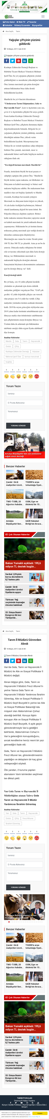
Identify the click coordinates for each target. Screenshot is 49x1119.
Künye (4, 1105)
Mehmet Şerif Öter (13, 357)
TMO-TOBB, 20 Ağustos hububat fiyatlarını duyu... (14, 504)
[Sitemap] (38, 1103)
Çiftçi (17, 346)
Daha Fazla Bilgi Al (34, 1116)
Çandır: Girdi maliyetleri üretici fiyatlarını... (15, 485)
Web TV (21, 22)
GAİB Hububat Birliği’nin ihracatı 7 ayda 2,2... (33, 524)
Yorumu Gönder (18, 426)
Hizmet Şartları (29, 1105)
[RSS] (32, 1103)
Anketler (8, 25)
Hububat (35, 352)
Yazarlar (32, 22)
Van (7, 813)
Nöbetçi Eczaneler (22, 25)
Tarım (18, 31)
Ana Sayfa (9, 31)
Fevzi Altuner (28, 818)
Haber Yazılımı (29, 1101)
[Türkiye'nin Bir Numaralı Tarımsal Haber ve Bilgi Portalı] (9, 16)
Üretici (8, 346)
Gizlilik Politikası (14, 1105)
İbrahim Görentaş (13, 824)
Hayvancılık (35, 341)
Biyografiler (37, 25)
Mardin (8, 341)
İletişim (25, 1107)
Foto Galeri (10, 22)
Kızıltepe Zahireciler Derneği (17, 352)
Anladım (40, 1113)
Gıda (17, 341)
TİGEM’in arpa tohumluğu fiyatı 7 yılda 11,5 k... (33, 485)
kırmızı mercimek (32, 357)
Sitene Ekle (41, 1105)
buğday (9, 362)
